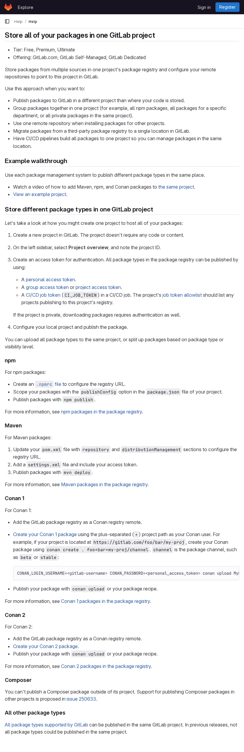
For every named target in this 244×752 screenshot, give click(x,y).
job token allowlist (182, 295)
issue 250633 (81, 699)
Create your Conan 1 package (45, 534)
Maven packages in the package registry (104, 484)
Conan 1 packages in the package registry (105, 601)
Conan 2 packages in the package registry (106, 666)
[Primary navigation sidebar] (7, 21)
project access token (98, 287)
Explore (25, 7)
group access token (47, 287)
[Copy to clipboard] (232, 573)
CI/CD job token (43, 295)
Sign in (204, 7)
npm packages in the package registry (101, 412)
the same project (176, 187)
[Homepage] (8, 7)
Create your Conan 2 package (45, 646)
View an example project (39, 194)
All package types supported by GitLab (46, 725)
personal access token (50, 279)
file (48, 384)
